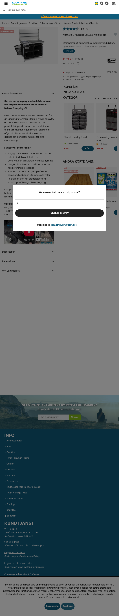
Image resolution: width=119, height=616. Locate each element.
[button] (100, 3)
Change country (60, 213)
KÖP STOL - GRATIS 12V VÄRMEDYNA (59, 17)
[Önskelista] (105, 3)
